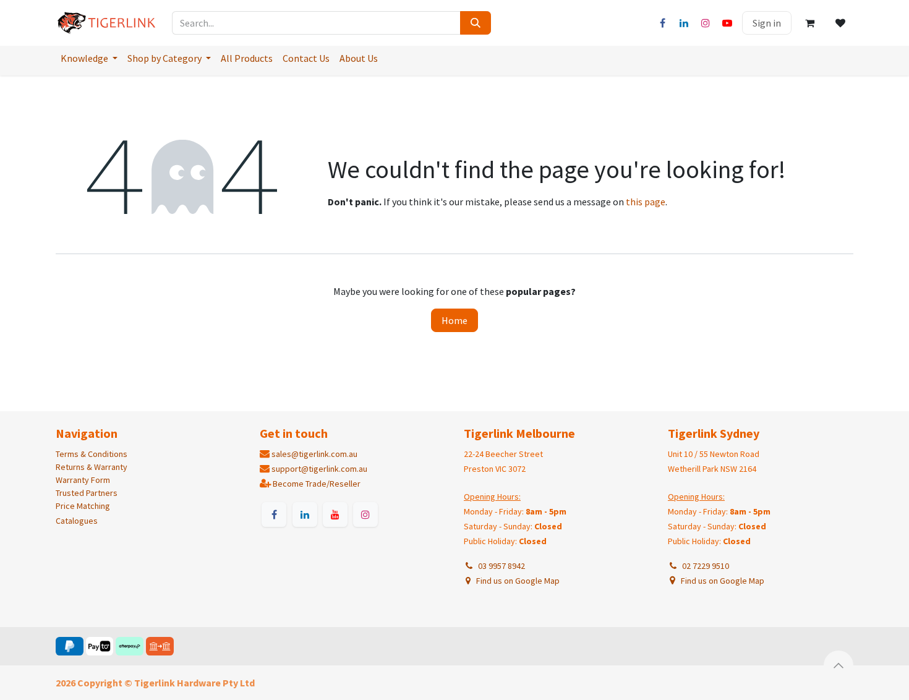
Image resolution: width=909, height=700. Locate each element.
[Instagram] (705, 23)
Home (454, 320)
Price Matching (83, 505)
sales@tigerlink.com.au (314, 453)
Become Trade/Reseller (317, 483)
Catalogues (77, 520)
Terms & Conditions (91, 453)
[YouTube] (727, 23)
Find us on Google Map (517, 580)
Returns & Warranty (91, 466)
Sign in (767, 23)
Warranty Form (83, 479)
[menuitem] (89, 58)
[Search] (475, 23)
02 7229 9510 (703, 565)
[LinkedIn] (684, 23)
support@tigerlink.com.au (319, 468)
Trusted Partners (86, 492)
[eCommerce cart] (809, 23)
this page (645, 201)
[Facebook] (662, 23)
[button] (838, 665)
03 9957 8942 (499, 565)
